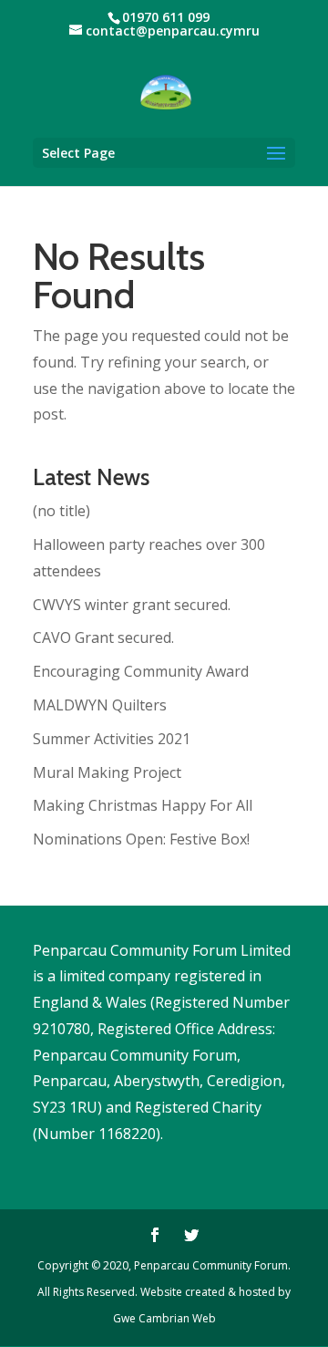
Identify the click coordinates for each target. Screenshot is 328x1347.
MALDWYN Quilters (100, 705)
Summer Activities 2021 (111, 739)
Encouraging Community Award (141, 671)
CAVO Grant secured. (103, 637)
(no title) (61, 511)
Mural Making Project (107, 772)
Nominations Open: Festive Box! (141, 839)
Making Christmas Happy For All (142, 805)
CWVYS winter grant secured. (132, 605)
